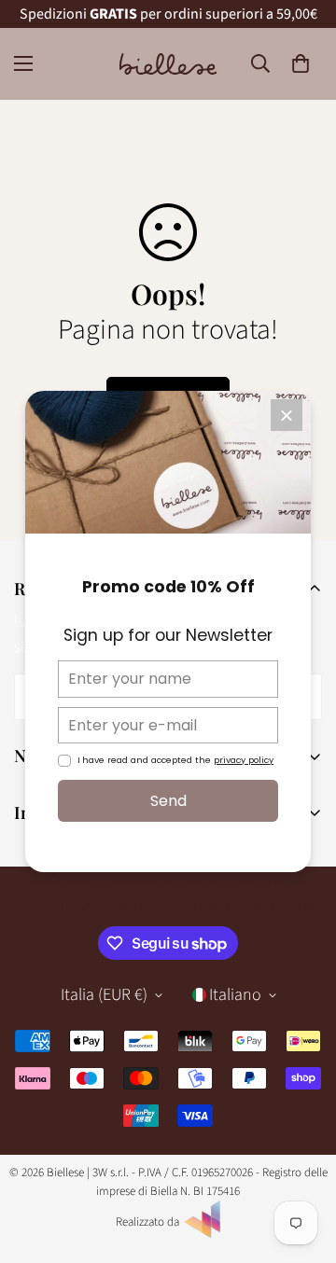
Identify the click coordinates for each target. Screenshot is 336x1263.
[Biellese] (168, 64)
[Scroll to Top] (302, 1164)
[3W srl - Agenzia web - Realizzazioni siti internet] (202, 1234)
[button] (300, 63)
